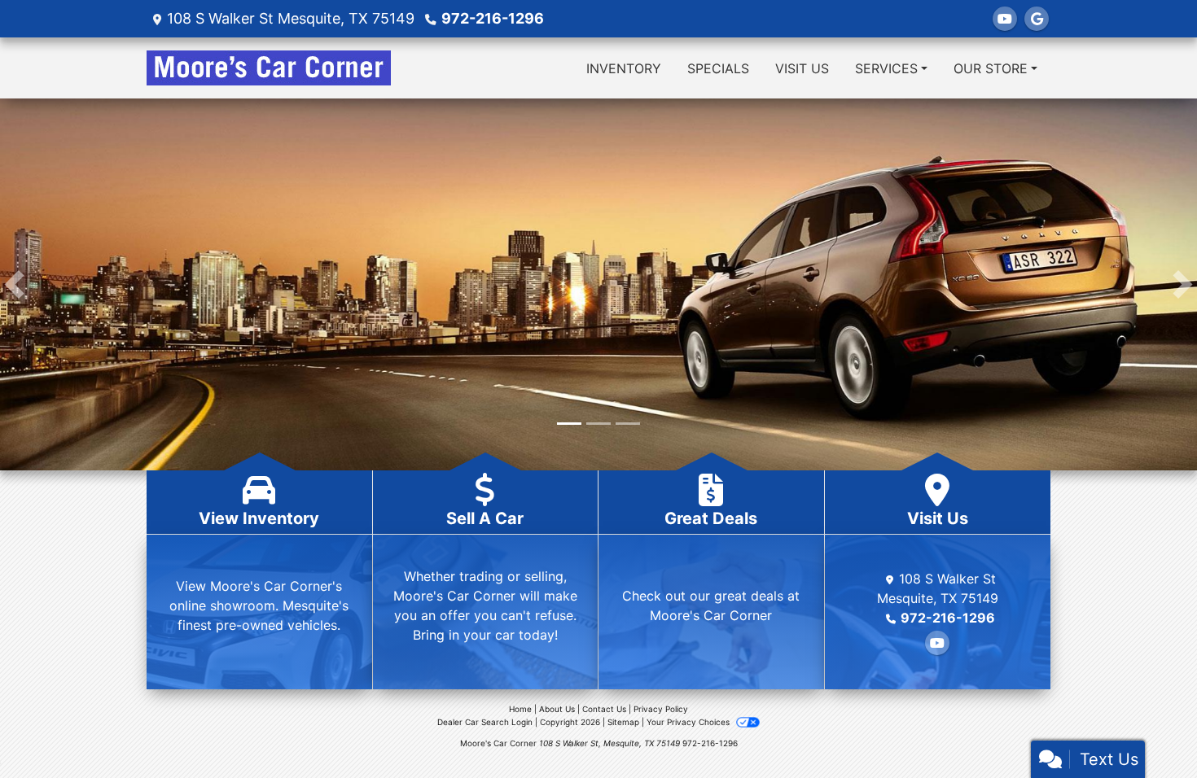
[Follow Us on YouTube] (1005, 19)
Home (520, 709)
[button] (14, 284)
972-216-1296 (492, 18)
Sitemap (623, 722)
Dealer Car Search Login (485, 722)
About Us (557, 709)
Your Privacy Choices (689, 722)
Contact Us (604, 709)
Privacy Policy (661, 709)
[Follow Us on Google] (1036, 19)
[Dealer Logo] (269, 67)
